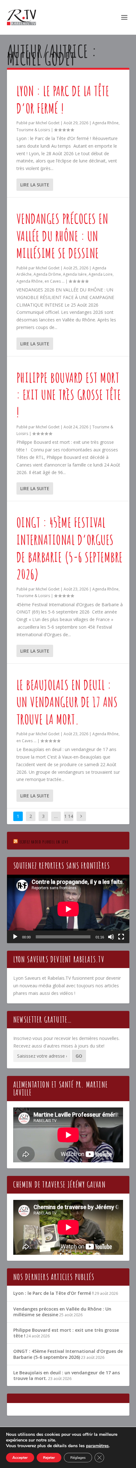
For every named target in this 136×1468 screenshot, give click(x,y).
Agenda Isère (75, 274)
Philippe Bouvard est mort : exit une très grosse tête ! (68, 394)
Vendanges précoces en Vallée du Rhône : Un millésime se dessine (62, 235)
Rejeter (49, 1457)
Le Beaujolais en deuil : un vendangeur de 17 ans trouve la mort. (67, 701)
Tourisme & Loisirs (33, 129)
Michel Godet (47, 123)
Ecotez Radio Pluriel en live (44, 841)
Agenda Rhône (105, 123)
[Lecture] (15, 937)
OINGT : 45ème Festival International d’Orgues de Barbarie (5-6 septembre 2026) (69, 548)
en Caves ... (55, 281)
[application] (68, 909)
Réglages (78, 1457)
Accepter (20, 1457)
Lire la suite (34, 185)
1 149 (68, 821)
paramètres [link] (97, 1446)
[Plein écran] (121, 937)
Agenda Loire (101, 274)
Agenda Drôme (47, 274)
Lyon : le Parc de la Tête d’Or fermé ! (62, 99)
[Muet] (111, 937)
